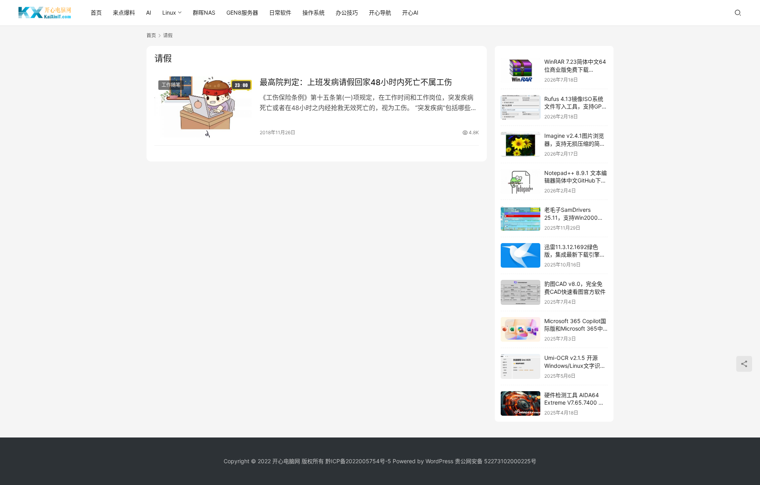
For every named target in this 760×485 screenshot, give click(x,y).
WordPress (439, 461)
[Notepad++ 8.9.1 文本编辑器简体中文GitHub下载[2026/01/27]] (520, 181)
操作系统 (313, 12)
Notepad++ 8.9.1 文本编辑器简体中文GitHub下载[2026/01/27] (575, 180)
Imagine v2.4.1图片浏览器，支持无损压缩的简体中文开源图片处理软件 (574, 143)
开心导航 (380, 12)
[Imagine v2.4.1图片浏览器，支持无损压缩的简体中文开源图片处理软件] (520, 144)
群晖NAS (204, 12)
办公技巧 (347, 12)
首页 (96, 12)
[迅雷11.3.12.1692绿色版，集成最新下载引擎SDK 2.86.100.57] (520, 255)
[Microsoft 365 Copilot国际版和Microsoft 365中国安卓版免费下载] (520, 329)
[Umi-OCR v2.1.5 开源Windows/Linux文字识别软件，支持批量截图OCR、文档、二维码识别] (520, 366)
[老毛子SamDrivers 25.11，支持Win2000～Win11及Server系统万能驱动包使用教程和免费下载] (520, 218)
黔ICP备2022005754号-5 (359, 461)
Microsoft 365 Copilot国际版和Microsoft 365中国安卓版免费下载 (575, 329)
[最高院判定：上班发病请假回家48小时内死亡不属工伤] (203, 106)
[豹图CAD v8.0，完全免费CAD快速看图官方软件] (520, 292)
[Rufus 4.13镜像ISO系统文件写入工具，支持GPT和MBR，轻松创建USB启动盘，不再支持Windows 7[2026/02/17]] (520, 107)
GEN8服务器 (242, 12)
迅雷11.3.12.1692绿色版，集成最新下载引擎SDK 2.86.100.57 (572, 254)
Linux (169, 12)
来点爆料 (124, 12)
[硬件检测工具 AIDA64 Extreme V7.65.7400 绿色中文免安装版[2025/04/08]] (520, 403)
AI (148, 12)
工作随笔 (171, 85)
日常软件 (280, 12)
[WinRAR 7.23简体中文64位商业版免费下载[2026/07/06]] (520, 70)
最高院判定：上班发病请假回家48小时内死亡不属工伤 (356, 82)
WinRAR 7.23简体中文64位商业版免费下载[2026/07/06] (575, 69)
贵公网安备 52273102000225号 (495, 461)
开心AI (410, 12)
